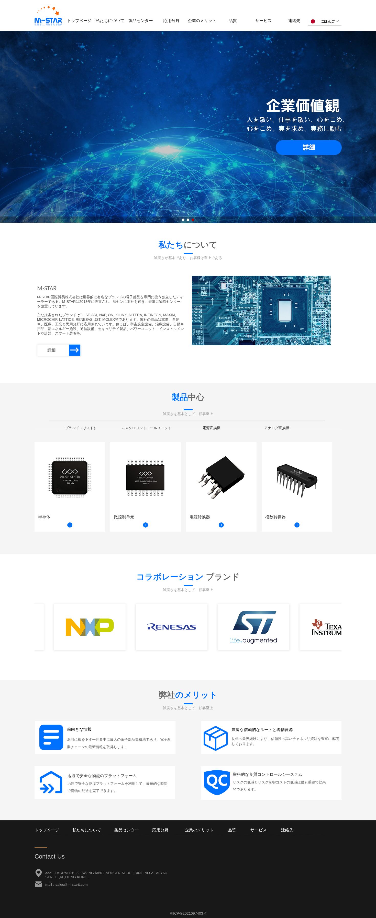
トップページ (79, 20)
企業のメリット (202, 20)
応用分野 (171, 20)
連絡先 (294, 20)
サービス (263, 20)
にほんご (327, 21)
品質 (233, 20)
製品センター (140, 20)
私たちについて (110, 20)
